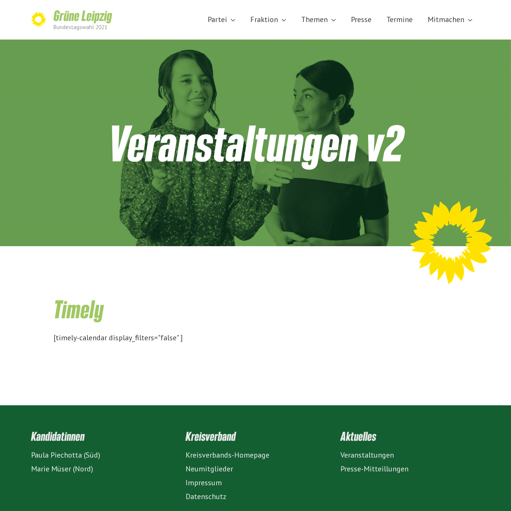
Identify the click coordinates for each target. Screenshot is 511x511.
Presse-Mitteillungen (374, 469)
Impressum (204, 482)
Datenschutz (206, 496)
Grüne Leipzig (82, 15)
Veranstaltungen (367, 455)
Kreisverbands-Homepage (227, 455)
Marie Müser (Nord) (62, 469)
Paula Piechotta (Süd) (65, 455)
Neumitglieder (209, 469)
